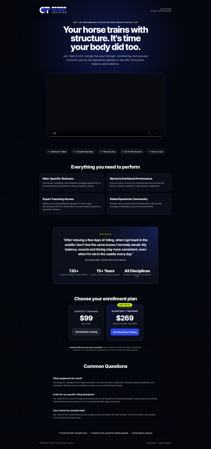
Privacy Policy (151, 443)
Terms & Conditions (164, 443)
